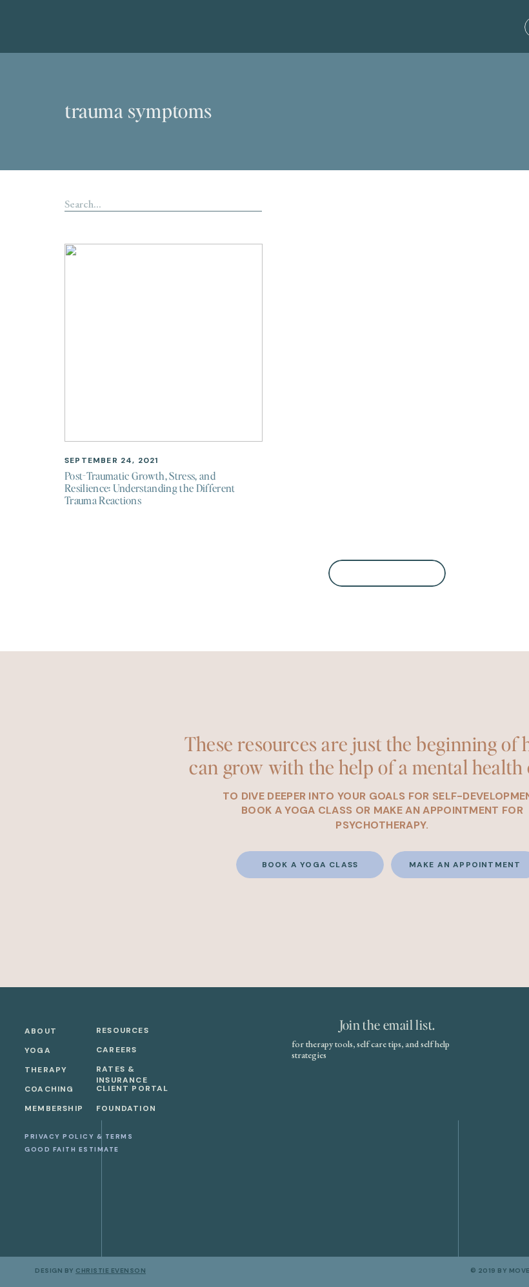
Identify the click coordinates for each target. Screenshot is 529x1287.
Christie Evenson (110, 1270)
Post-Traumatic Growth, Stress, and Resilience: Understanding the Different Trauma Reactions (150, 488)
